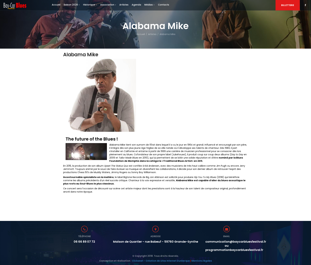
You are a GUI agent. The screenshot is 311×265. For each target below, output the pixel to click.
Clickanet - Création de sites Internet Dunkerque (161, 260)
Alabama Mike (167, 34)
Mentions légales (201, 260)
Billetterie (287, 5)
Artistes (152, 34)
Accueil (141, 34)
